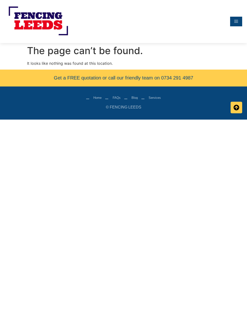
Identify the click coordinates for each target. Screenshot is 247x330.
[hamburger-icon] (236, 21)
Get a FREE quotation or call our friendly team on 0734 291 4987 (123, 77)
